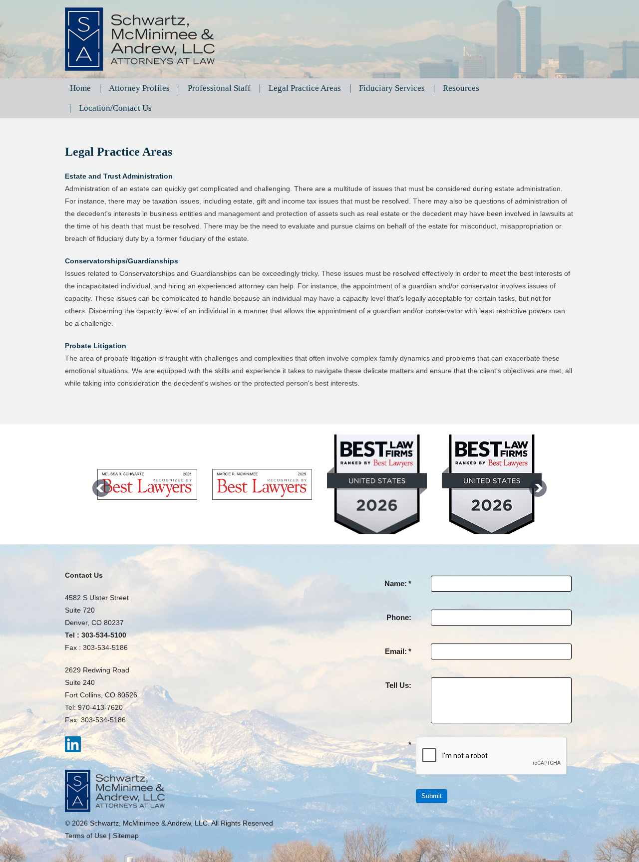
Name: (397, 583)
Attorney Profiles (139, 88)
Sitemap (126, 836)
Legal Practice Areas (305, 88)
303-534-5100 (103, 635)
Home (80, 88)
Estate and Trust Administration (119, 176)
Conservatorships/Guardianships (121, 261)
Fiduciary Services (392, 88)
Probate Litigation (95, 346)
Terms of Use (86, 836)
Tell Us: (398, 685)
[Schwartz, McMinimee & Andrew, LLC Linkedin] (73, 744)
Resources (461, 88)
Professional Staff (219, 88)
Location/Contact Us (115, 108)
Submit (431, 796)
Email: (398, 651)
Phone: (398, 617)
